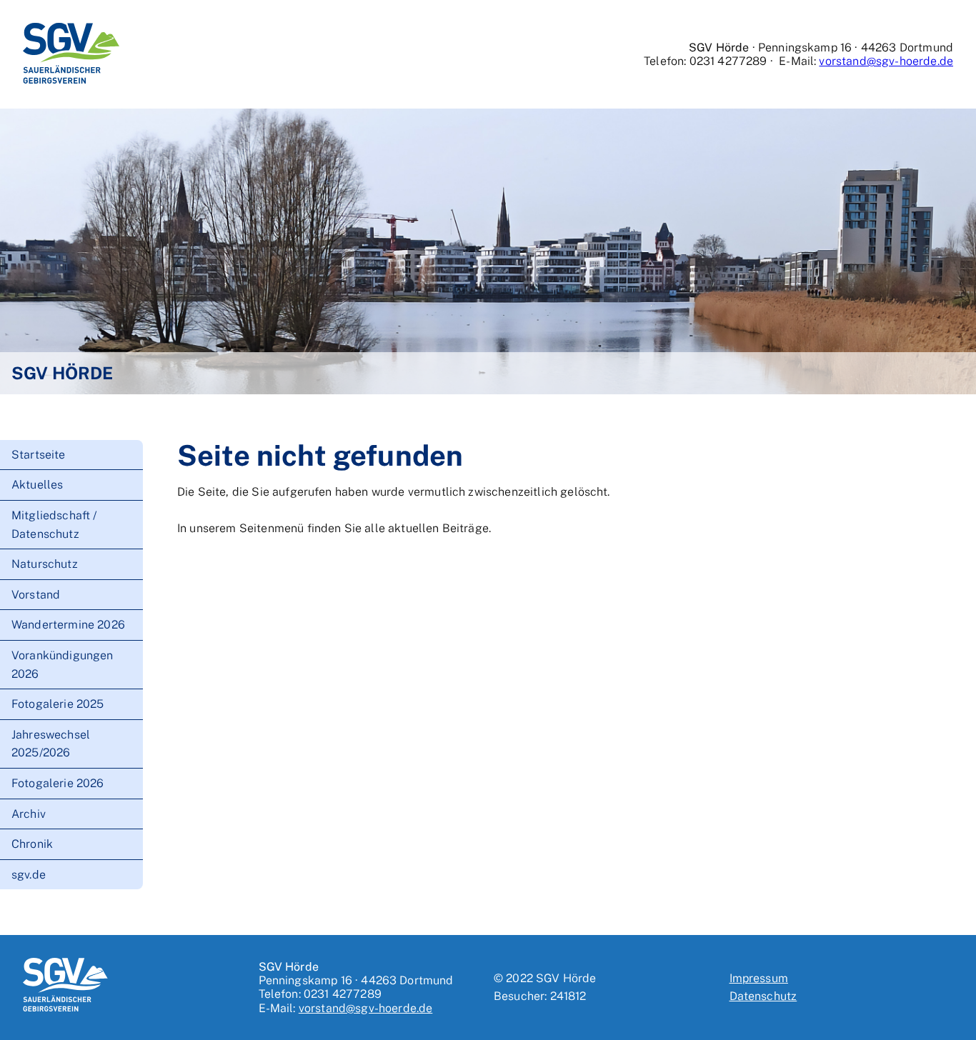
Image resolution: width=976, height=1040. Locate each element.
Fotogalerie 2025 (57, 704)
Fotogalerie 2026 (57, 783)
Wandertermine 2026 (68, 624)
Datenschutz (763, 996)
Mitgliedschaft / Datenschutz (54, 525)
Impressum (758, 978)
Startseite (38, 454)
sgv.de (28, 874)
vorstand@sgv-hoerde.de (886, 61)
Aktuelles (37, 484)
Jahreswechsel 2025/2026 (50, 744)
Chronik (32, 844)
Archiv (28, 814)
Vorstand (35, 594)
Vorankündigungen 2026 (62, 665)
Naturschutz (44, 564)
